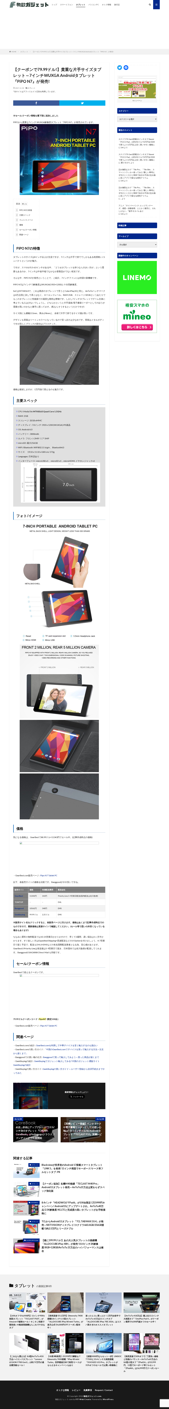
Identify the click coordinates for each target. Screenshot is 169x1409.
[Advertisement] (84, 29)
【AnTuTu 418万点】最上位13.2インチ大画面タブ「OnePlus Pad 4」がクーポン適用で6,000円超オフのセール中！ (141, 1318)
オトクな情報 (62, 1390)
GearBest (19, 896)
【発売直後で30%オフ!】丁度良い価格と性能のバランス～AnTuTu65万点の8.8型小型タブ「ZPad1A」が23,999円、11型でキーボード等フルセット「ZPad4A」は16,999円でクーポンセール (141, 1363)
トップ (54, 4)
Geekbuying (20, 914)
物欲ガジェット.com (92, 1396)
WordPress (108, 1399)
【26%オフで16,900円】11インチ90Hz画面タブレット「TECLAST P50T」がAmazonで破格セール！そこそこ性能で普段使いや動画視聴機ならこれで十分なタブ (27, 1321)
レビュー (76, 1390)
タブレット (80, 4)
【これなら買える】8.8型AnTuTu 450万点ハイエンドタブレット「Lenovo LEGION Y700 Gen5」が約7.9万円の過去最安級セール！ (26, 1360)
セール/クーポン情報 (26, 230)
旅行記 (117, 4)
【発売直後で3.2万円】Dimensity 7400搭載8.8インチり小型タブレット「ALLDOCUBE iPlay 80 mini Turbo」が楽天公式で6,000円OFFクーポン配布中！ (65, 1321)
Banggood (19, 908)
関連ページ (22, 234)
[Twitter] (82, 103)
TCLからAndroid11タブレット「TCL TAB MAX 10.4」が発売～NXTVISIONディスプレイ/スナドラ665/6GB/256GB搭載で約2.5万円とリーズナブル (73, 1225)
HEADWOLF (34, 1202)
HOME (13, 52)
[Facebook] (36, 103)
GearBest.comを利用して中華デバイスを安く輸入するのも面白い (67, 1045)
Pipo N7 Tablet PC (48, 875)
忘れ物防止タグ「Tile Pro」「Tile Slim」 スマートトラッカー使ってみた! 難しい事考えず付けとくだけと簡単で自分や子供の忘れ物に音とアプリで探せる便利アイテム (137, 173)
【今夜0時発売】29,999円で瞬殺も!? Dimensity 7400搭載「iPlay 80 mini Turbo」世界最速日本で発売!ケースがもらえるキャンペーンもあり (64, 1360)
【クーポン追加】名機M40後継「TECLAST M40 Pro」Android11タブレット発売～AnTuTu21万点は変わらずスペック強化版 (73, 1187)
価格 (19, 225)
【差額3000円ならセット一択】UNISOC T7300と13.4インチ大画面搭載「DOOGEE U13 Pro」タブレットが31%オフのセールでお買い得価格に (103, 1360)
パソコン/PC (93, 4)
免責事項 (87, 1390)
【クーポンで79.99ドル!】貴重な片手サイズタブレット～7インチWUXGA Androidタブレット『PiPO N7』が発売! (73, 52)
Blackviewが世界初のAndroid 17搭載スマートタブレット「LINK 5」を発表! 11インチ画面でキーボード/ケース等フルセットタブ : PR (72, 1168)
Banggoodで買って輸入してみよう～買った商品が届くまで (71, 1057)
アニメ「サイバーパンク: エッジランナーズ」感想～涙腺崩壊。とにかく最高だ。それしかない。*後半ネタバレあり (137, 208)
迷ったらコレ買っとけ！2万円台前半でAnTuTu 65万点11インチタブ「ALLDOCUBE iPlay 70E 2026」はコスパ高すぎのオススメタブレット (103, 1320)
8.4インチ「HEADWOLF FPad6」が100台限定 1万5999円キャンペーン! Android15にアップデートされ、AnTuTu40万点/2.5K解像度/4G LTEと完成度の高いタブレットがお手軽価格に (73, 1208)
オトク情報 (106, 4)
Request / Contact (104, 1390)
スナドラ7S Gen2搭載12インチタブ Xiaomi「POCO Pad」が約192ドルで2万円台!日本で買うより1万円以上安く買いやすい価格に (137, 142)
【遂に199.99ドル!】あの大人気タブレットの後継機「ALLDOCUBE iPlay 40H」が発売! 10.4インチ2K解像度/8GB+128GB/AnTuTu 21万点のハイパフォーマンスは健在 (73, 1245)
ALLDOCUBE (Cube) (32, 1240)
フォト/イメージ (24, 220)
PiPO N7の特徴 (24, 210)
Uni (122, 147)
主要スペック (23, 215)
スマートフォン (66, 4)
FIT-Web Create (83, 1399)
